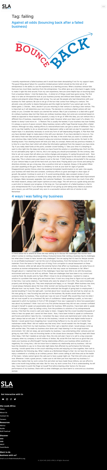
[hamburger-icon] (103, 6)
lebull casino (48, 468)
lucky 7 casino (59, 468)
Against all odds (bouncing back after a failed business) (47, 24)
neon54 (68, 468)
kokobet (39, 468)
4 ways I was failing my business (37, 196)
